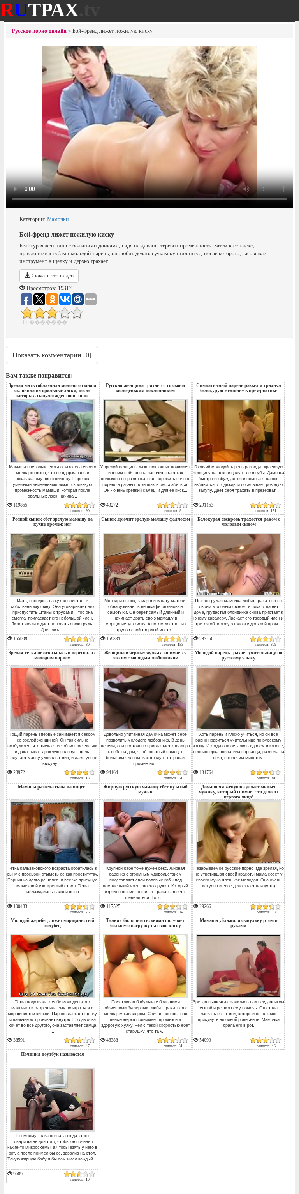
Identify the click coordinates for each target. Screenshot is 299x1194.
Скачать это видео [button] (52, 276)
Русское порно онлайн (39, 31)
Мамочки (58, 219)
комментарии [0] (51, 355)
